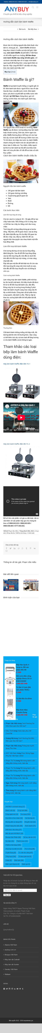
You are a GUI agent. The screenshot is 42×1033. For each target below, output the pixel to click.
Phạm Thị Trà (11, 761)
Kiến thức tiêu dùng (13, 829)
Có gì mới (22, 810)
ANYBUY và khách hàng (15, 806)
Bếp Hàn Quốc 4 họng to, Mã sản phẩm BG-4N (22, 667)
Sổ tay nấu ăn (10, 533)
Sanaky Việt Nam (11, 969)
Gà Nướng (29, 818)
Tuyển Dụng (11, 852)
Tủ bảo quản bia (25, 856)
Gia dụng (25, 814)
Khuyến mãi (30, 822)
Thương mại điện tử (14, 849)
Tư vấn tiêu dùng (26, 852)
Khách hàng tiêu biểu (14, 826)
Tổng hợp (11, 856)
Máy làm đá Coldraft (12, 959)
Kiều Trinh (9, 731)
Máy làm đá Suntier (12, 964)
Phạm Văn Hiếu (13, 531)
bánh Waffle (24, 48)
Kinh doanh (30, 826)
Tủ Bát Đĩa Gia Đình (24, 698)
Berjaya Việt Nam (11, 955)
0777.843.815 (19, 526)
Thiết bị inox (22, 841)
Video (9, 860)
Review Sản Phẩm (13, 837)
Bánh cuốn (10, 810)
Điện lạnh (18, 860)
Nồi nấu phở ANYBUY (14, 833)
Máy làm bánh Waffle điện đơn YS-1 (16, 364)
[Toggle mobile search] (33, 7)
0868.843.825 (25, 523)
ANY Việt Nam (11, 753)
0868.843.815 (14, 523)
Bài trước (22, 29)
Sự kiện (10, 841)
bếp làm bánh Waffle (20, 352)
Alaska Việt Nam (11, 945)
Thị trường (29, 849)
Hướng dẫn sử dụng (14, 822)
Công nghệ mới (12, 814)
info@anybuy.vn (33, 2)
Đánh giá (26, 864)
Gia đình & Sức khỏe (14, 818)
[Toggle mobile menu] (37, 7)
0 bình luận (31, 533)
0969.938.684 (8, 526)
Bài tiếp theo (32, 29)
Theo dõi (7, 895)
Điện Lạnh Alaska (12, 864)
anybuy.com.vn (10, 950)
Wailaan (7, 974)
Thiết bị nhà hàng (20, 533)
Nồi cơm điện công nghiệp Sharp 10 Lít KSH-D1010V (23, 678)
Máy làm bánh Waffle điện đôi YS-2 (16, 444)
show (13, 72)
